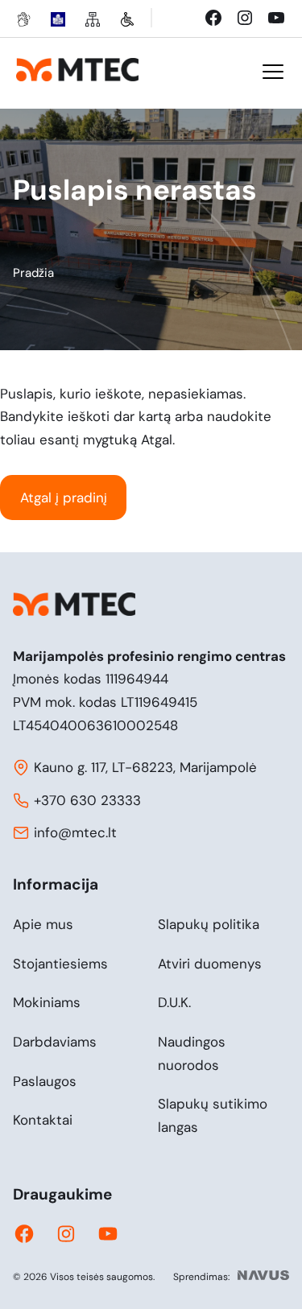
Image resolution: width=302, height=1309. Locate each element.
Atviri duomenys (210, 963)
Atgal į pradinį (63, 497)
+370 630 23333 (87, 800)
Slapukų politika (208, 924)
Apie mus (43, 924)
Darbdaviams (55, 1042)
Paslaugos (45, 1081)
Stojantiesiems (60, 963)
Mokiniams (47, 1002)
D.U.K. (174, 1002)
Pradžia (33, 273)
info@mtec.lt (75, 832)
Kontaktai (42, 1120)
